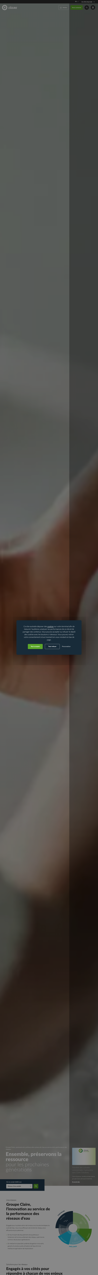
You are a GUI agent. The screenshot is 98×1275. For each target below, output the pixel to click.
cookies (50, 626)
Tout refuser (52, 646)
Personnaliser (66, 646)
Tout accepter (35, 646)
